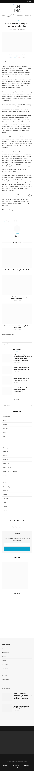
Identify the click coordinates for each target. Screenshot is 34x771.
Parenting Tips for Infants (10, 15)
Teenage (5, 498)
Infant (5, 444)
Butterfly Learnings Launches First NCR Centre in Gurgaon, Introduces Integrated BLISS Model (23, 357)
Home (3, 15)
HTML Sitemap (5, 679)
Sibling (5, 494)
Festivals (5, 428)
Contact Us (4, 676)
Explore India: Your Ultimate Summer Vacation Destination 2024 (22, 389)
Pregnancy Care (5, 668)
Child (4, 420)
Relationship (6, 487)
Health (5, 432)
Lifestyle (5, 451)
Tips (4, 502)
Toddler (5, 506)
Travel (5, 510)
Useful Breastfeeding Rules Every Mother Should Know (17, 326)
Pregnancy (6, 475)
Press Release (7, 479)
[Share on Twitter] (14, 55)
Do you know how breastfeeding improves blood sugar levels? (17, 298)
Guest (17, 236)
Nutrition (5, 459)
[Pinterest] (19, 55)
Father (5, 424)
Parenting (6, 463)
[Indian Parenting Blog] (17, 8)
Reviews (5, 490)
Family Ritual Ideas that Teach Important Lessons (21, 368)
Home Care (6, 440)
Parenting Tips (7, 467)
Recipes (5, 483)
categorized (6, 416)
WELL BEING (6, 514)
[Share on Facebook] (10, 55)
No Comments (21, 29)
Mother (17, 20)
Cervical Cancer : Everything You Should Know (17, 270)
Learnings (6, 448)
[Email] (23, 55)
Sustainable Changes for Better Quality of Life (21, 379)
